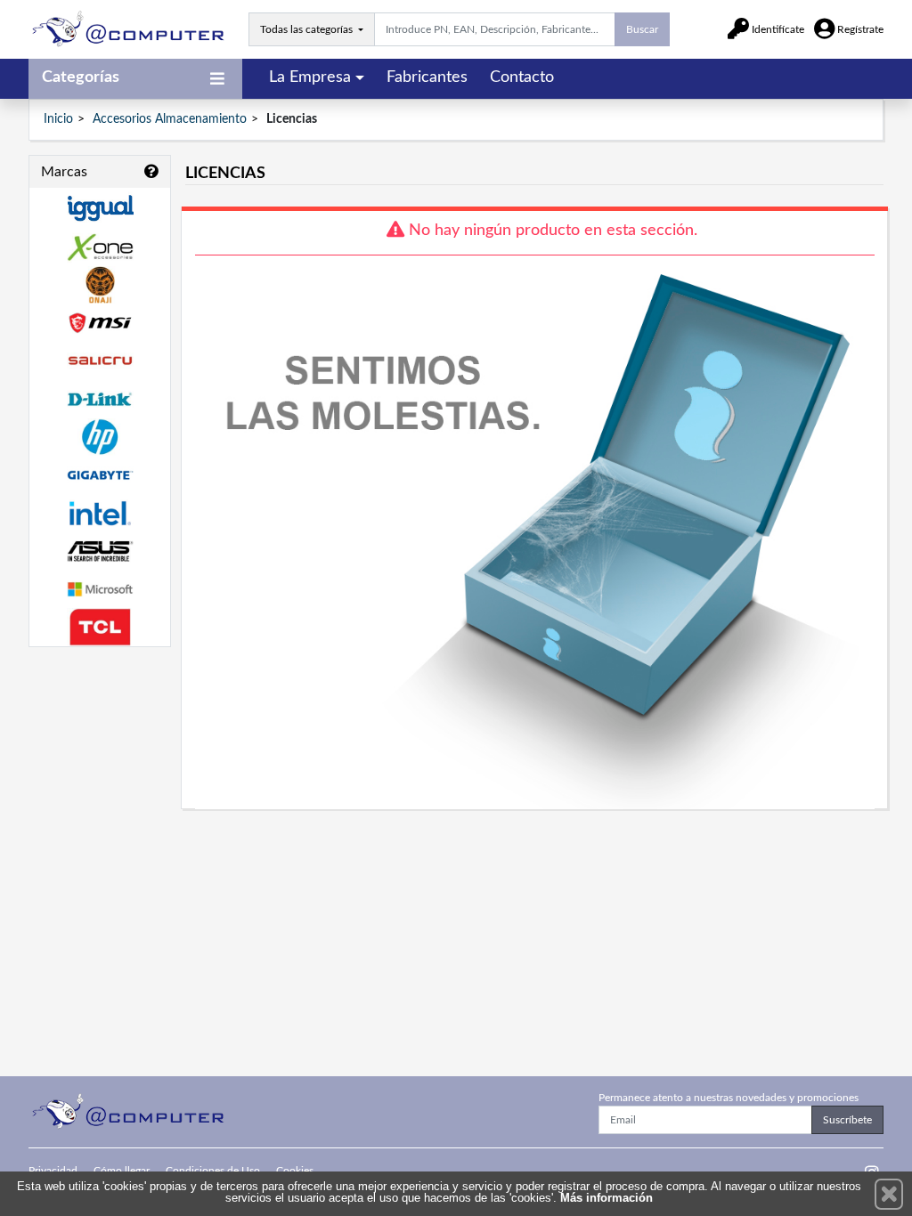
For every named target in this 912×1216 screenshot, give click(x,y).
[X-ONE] (99, 247)
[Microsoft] (99, 590)
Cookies (295, 1170)
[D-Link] (99, 399)
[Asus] (99, 551)
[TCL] (99, 627)
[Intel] (99, 513)
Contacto (522, 77)
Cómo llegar (122, 1170)
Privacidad (52, 1170)
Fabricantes (427, 77)
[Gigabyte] (99, 475)
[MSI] (99, 323)
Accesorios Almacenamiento (170, 119)
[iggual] (99, 208)
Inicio (58, 119)
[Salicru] (99, 361)
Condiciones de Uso (213, 1170)
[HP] (99, 437)
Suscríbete (847, 1120)
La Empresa (310, 77)
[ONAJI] (99, 285)
